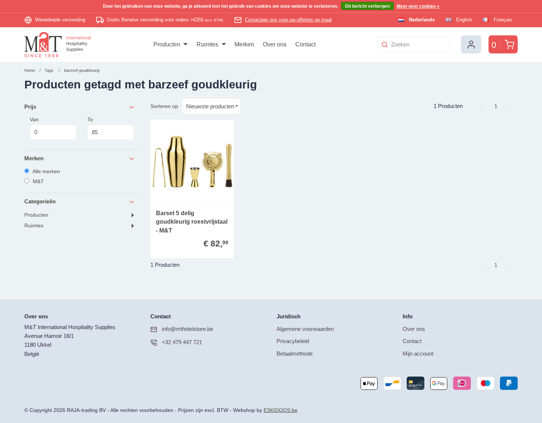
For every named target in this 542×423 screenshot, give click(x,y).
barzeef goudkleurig (82, 70)
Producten (36, 215)
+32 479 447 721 (182, 342)
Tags (49, 70)
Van (34, 119)
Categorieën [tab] (40, 201)
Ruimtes (34, 225)
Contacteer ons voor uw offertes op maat (288, 19)
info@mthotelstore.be (187, 329)
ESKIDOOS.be (281, 410)
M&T (37, 181)
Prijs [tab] (30, 107)
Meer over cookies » (418, 6)
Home (29, 70)
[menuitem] (170, 45)
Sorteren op (164, 106)
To (90, 119)
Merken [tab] (34, 158)
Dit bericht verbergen (367, 6)
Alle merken (45, 171)
